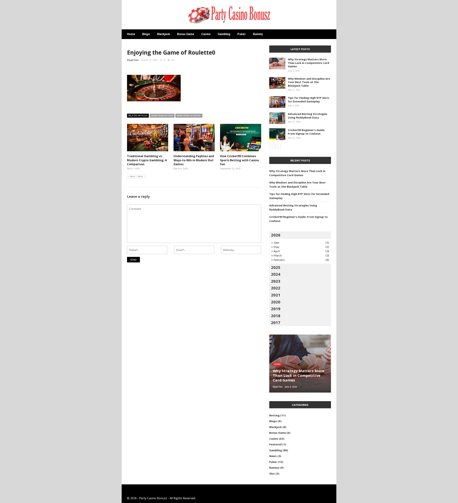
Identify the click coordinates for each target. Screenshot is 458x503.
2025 (275, 267)
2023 (275, 281)
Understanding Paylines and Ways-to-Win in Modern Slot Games (194, 160)
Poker (241, 34)
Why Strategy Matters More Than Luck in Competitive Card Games (308, 62)
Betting (274, 415)
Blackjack (163, 34)
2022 (275, 288)
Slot (272, 473)
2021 (275, 295)
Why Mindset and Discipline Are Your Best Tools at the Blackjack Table (309, 82)
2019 (275, 308)
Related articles (137, 115)
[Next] (278, 146)
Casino (206, 34)
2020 (275, 301)
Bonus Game (185, 34)
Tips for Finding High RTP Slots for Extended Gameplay (308, 99)
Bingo (146, 34)
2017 (275, 322)
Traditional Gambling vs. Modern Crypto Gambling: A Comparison (147, 160)
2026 (275, 235)
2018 (275, 315)
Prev (132, 176)
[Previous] (272, 146)
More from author (162, 115)
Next (140, 176)
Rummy (258, 34)
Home (131, 34)
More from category (189, 115)
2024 (275, 274)
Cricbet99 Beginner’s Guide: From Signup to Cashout (306, 131)
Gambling (224, 34)
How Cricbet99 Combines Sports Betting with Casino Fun (239, 160)
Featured (275, 444)
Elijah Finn (133, 60)
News (273, 456)
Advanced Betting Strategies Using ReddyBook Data (307, 115)
